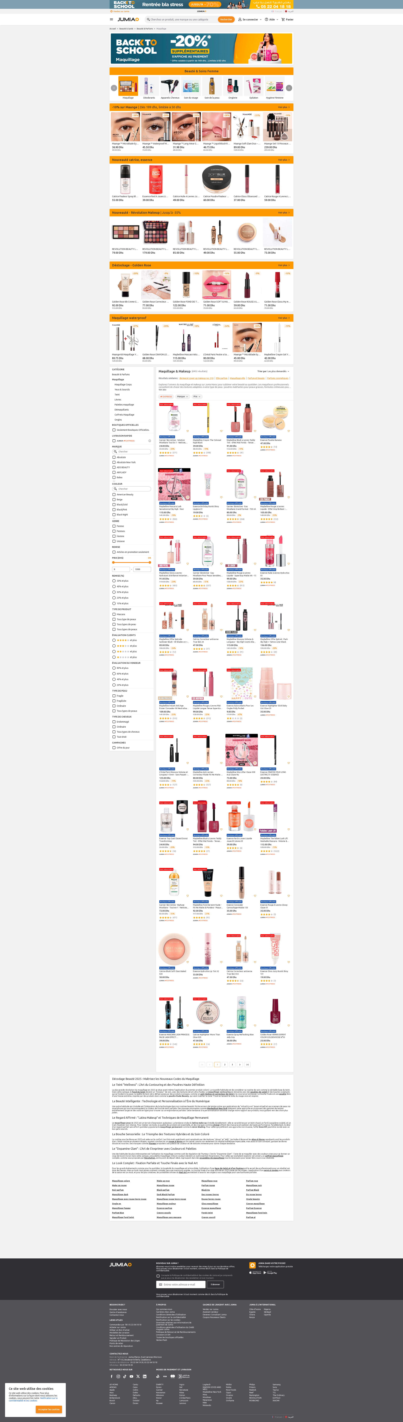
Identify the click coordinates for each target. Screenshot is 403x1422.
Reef (251, 1393)
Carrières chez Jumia (165, 1312)
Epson (159, 1387)
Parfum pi (250, 1217)
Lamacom (183, 1401)
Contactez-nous (117, 1315)
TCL (274, 1393)
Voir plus (162, 390)
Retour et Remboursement (122, 1335)
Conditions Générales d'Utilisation (171, 1315)
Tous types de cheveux (128, 732)
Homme (120, 536)
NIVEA (229, 1384)
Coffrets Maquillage (124, 414)
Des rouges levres (210, 1195)
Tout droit (121, 737)
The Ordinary (278, 1395)
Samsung (277, 1384)
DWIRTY (159, 1384)
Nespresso (207, 1400)
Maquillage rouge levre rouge (171, 1199)
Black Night (122, 514)
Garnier (159, 1390)
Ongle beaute (253, 1199)
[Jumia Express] (123, 441)
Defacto (136, 1395)
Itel (180, 1387)
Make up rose (163, 1181)
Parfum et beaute (256, 378)
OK (149, 558)
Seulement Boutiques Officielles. (133, 430)
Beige (119, 499)
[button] (188, 431)
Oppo (228, 1393)
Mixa (205, 1395)
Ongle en (116, 1204)
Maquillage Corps (123, 384)
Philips (252, 1384)
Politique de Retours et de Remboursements (176, 1332)
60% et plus (122, 673)
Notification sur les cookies (168, 1320)
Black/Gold (122, 504)
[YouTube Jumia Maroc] (131, 1376)
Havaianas (160, 1393)
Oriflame (230, 1401)
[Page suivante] (240, 1064)
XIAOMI (276, 1401)
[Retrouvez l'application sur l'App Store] (255, 1272)
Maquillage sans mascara (169, 1217)
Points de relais (116, 1343)
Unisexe (121, 541)
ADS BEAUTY (123, 467)
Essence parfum (164, 1208)
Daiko (135, 1393)
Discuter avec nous (118, 1309)
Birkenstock (115, 1398)
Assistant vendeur (210, 1312)
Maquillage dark (120, 1195)
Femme (120, 526)
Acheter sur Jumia (118, 1327)
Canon (112, 1403)
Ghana (252, 1315)
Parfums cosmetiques (277, 378)
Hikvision (160, 1395)
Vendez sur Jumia (121, 11)
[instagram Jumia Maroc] (118, 1376)
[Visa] (165, 1376)
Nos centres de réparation (121, 1346)
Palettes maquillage (124, 404)
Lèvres (118, 399)
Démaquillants (122, 409)
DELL (135, 1398)
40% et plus (122, 586)
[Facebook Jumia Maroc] (111, 1376)
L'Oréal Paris (184, 1398)
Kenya (252, 1317)
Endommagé (123, 722)
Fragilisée (121, 701)
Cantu (135, 1384)
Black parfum (163, 1190)
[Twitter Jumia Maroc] (138, 1376)
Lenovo (182, 1403)
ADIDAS (113, 1387)
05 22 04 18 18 (150, 1362)
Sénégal (267, 1312)
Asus (112, 1393)
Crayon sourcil (208, 1217)
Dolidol (136, 1401)
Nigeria (267, 1309)
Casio (135, 1387)
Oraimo (229, 1395)
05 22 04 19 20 (137, 1362)
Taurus (276, 1390)
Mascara (121, 614)
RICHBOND (254, 1401)
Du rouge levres (254, 1195)
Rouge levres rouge (211, 1199)
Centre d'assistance (118, 1312)
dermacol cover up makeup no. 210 (196, 378)
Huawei (159, 1403)
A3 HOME (114, 1384)
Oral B (229, 1398)
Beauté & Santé (126, 29)
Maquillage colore (121, 1181)
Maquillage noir (254, 1185)
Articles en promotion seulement (133, 552)
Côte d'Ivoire (255, 1309)
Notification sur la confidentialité (171, 1317)
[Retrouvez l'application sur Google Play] (270, 1272)
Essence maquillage (211, 1208)
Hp (157, 1401)
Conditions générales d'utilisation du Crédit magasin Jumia (175, 1328)
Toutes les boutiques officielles (169, 1337)
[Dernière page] (247, 1064)
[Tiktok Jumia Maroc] (125, 1376)
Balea (119, 477)
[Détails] (149, 440)
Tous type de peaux (126, 619)
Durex (135, 1403)
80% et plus (122, 668)
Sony (275, 1387)
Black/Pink (122, 509)
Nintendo (207, 1405)
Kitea (181, 1393)
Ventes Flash (161, 1340)
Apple (112, 1390)
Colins (135, 1390)
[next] (289, 88)
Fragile (120, 696)
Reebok (252, 1390)
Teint (117, 394)
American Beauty (125, 494)
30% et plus (122, 592)
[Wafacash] (184, 1376)
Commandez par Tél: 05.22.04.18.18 (125, 1325)
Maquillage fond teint (123, 1217)
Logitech (206, 1384)
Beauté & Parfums (145, 29)
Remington (254, 1395)
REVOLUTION (255, 1398)
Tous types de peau (126, 624)
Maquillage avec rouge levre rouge (129, 1199)
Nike (205, 1403)
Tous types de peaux (127, 629)
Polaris (252, 1387)
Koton (182, 1395)
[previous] (114, 88)
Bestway (113, 1395)
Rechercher (226, 19)
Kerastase (183, 1390)
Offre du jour (123, 747)
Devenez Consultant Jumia (215, 1315)
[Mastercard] (173, 1376)
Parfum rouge (208, 1185)
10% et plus (122, 603)
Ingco (181, 1384)
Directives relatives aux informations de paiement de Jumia (173, 1324)
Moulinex (207, 1397)
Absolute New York (126, 462)
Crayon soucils (164, 1213)
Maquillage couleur (166, 1204)
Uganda (267, 1315)
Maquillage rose (209, 1181)
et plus (133, 640)
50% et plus (122, 581)
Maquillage (118, 379)
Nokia (228, 1387)
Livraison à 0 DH (163, 1335)
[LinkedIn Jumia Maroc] (144, 1376)
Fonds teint (207, 1213)
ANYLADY (121, 472)
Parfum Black (252, 1190)
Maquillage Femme (121, 1208)
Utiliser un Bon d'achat (120, 1330)
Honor (159, 1398)
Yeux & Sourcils (122, 389)
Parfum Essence (254, 1208)
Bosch (112, 1401)
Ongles (118, 419)
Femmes (121, 531)
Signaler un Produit (118, 1338)
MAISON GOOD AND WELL (212, 1388)
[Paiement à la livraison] (158, 1376)
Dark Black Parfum (166, 1195)
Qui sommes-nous (164, 1309)
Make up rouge (119, 1185)
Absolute (121, 457)
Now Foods (231, 1390)
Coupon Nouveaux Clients (214, 1317)
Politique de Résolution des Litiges (125, 1341)
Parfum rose (252, 1181)
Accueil (113, 29)
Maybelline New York (212, 1392)
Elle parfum (221, 378)
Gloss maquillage (210, 1204)
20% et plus (122, 598)
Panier (289, 19)
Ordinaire (121, 706)
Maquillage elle (237, 378)
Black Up (206, 1190)
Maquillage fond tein (256, 1213)
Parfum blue (118, 1213)
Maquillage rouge (165, 1185)
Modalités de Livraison (119, 1333)
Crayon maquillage (255, 1204)
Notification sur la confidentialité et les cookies (33, 1399)
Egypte (252, 1312)
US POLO (276, 1398)
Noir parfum (118, 1190)
